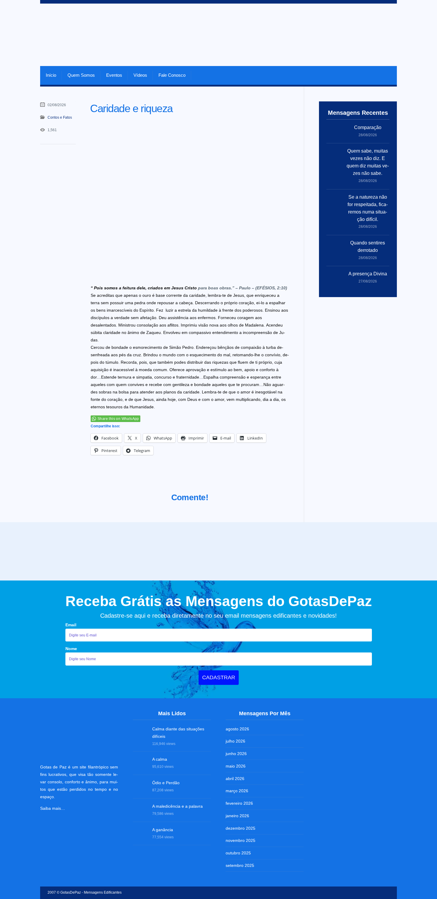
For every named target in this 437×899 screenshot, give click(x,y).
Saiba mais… (52, 808)
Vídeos (140, 75)
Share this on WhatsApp (118, 419)
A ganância (162, 829)
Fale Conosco (172, 75)
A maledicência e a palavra (177, 806)
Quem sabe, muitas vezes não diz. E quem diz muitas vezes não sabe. (368, 162)
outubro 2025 (238, 853)
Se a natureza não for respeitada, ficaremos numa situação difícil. (368, 208)
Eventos (114, 75)
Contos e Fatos (60, 117)
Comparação (367, 127)
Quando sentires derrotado (367, 246)
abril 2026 (235, 778)
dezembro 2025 (240, 828)
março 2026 (237, 790)
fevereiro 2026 (239, 803)
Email (70, 624)
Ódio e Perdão (166, 782)
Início (51, 75)
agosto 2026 (237, 729)
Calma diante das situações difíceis (178, 733)
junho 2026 (236, 753)
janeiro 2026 (237, 815)
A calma (159, 759)
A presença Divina (367, 273)
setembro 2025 (240, 865)
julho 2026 (235, 741)
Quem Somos (81, 75)
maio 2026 (236, 766)
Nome (71, 648)
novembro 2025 (240, 840)
